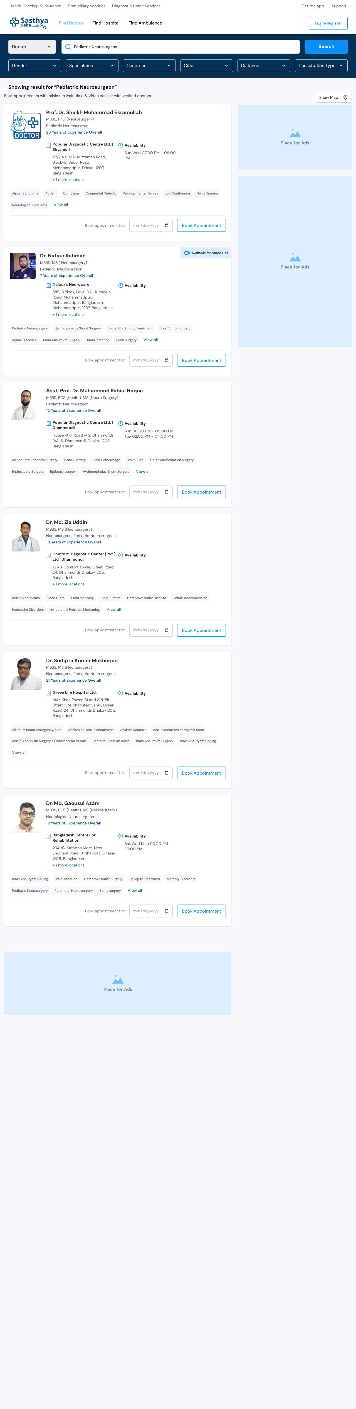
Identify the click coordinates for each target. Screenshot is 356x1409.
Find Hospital (106, 23)
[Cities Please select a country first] (206, 65)
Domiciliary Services (86, 5)
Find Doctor (71, 23)
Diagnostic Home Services (136, 5)
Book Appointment (201, 225)
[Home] (29, 23)
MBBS (51, 119)
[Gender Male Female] (34, 65)
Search (326, 46)
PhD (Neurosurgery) (76, 119)
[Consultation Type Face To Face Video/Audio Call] (321, 65)
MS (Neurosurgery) (75, 529)
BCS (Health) (69, 397)
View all (61, 204)
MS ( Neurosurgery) (69, 262)
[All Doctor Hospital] (32, 47)
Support (339, 5)
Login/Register (328, 23)
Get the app (312, 5)
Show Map (328, 97)
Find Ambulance (145, 23)
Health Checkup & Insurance (35, 5)
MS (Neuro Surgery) (100, 397)
